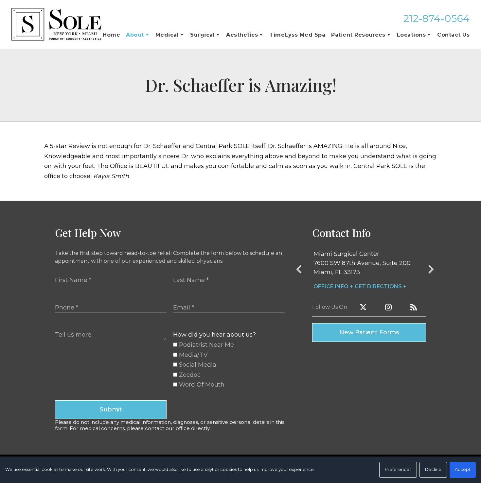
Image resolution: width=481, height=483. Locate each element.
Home (111, 35)
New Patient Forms (369, 332)
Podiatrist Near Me (205, 344)
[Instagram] (388, 307)
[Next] (431, 270)
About (135, 35)
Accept (463, 469)
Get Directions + (380, 286)
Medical (167, 35)
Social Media (196, 364)
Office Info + (333, 286)
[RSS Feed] (413, 307)
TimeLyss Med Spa (297, 35)
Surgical (202, 35)
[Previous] (299, 270)
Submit (111, 409)
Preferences (398, 469)
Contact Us (453, 35)
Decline (433, 469)
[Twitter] (363, 307)
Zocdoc (189, 374)
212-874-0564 (436, 18)
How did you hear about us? (214, 334)
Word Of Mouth (200, 384)
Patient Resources (358, 35)
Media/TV (192, 354)
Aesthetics (242, 35)
